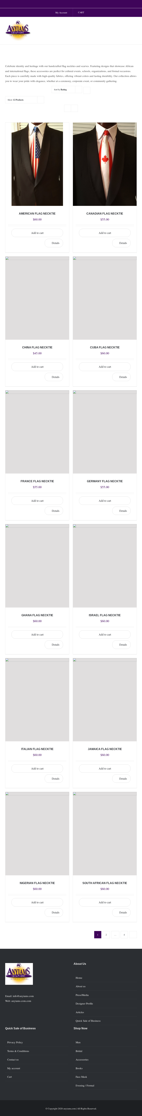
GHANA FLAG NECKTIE (37, 615)
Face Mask (81, 1076)
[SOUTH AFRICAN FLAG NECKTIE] (105, 833)
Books (79, 1068)
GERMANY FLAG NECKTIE (105, 481)
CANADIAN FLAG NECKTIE (104, 213)
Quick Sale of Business (88, 1020)
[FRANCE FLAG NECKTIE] (37, 432)
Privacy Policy (15, 1042)
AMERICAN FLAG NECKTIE (37, 213)
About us (81, 986)
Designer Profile (84, 1003)
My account (13, 1068)
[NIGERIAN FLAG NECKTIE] (37, 833)
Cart (9, 1076)
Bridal (79, 1051)
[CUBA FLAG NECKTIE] (105, 298)
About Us (80, 963)
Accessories (82, 1059)
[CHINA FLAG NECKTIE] (37, 298)
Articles (80, 1012)
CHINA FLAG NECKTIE (37, 347)
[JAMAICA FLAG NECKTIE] (105, 699)
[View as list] (74, 108)
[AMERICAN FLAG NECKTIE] (37, 164)
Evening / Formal (85, 1085)
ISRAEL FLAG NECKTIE (105, 615)
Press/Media (82, 995)
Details (55, 243)
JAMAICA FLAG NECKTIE (105, 749)
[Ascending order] (86, 90)
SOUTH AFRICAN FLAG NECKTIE (104, 883)
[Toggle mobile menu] (135, 24)
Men (78, 1042)
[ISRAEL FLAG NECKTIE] (105, 565)
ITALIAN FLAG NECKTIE (37, 749)
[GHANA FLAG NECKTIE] (37, 565)
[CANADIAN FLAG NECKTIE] (105, 164)
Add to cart (37, 233)
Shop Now (80, 1028)
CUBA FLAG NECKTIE (105, 347)
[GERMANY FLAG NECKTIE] (105, 432)
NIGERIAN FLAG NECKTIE (37, 883)
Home (79, 977)
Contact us (13, 1059)
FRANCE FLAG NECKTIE (37, 481)
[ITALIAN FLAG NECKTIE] (37, 699)
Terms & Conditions (18, 1051)
